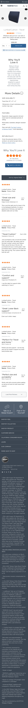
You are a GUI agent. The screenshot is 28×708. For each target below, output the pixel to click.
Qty (3, 45)
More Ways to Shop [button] (8, 451)
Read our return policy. (8, 142)
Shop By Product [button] (7, 428)
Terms (10, 703)
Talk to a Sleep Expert (7, 412)
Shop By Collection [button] (8, 424)
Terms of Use (14, 469)
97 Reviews (18, 33)
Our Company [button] (6, 446)
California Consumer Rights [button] (11, 437)
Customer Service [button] (7, 433)
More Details (12, 93)
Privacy (4, 703)
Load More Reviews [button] (11, 394)
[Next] (25, 18)
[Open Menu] (1, 6)
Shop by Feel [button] (6, 419)
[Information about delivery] (24, 50)
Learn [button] (3, 442)
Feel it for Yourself (21, 412)
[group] (14, 198)
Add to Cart (18, 45)
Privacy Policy (5, 469)
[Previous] (2, 18)
